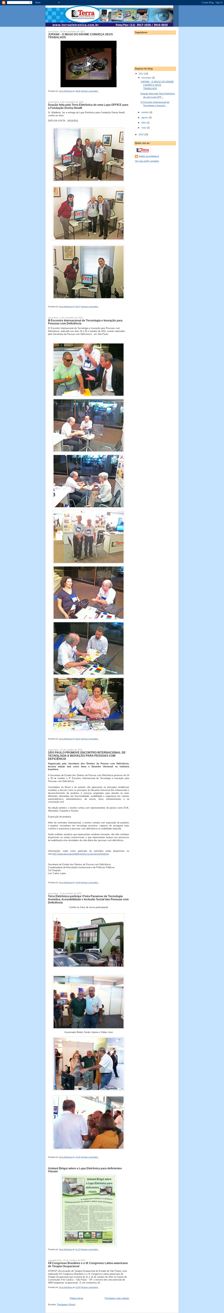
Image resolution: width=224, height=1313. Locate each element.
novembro (146, 77)
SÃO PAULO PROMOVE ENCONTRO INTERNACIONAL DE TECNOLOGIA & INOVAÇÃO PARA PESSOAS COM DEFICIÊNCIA (87, 755)
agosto (145, 117)
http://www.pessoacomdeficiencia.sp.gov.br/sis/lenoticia (80, 854)
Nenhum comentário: (90, 91)
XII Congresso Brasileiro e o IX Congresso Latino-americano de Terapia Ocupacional (88, 1264)
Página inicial (76, 1298)
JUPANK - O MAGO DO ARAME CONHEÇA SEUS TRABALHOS (80, 36)
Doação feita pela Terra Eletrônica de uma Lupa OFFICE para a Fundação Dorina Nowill (88, 106)
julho (144, 122)
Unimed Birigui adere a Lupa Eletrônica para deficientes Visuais (85, 1170)
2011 (141, 73)
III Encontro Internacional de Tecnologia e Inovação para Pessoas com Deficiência (85, 322)
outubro (145, 112)
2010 (141, 134)
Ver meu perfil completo (147, 161)
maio (144, 127)
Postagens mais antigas (117, 1298)
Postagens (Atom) (66, 1304)
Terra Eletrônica (148, 156)
